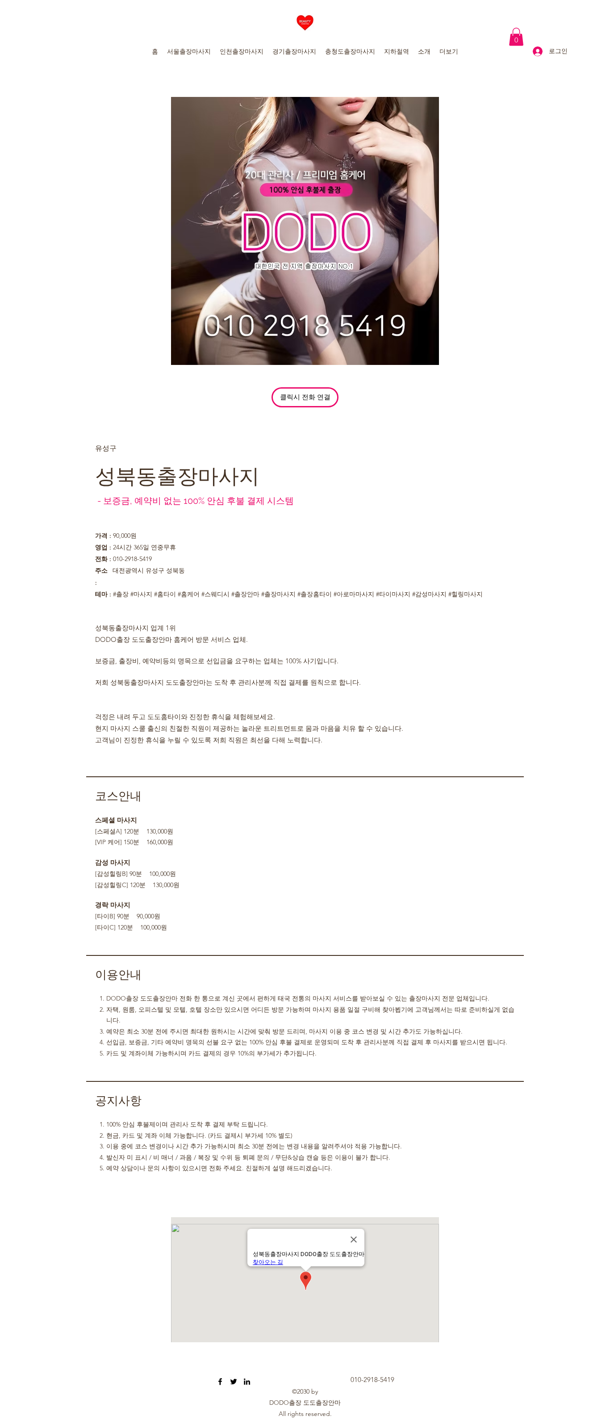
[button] (516, 37)
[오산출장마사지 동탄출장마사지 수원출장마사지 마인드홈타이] (220, 1381)
